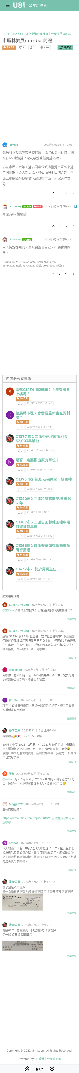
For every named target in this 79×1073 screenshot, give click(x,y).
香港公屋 (14, 730)
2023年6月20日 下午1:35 (39, 536)
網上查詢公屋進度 (37, 33)
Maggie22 (16, 804)
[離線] (6, 206)
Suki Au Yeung (19, 604)
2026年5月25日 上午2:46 (39, 403)
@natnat (8, 779)
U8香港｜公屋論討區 (48, 1058)
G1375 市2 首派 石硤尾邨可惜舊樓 (44, 479)
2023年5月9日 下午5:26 (39, 578)
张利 (12, 773)
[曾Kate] (10, 415)
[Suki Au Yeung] (10, 391)
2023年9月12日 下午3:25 (39, 469)
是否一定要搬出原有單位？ (37, 460)
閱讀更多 (72, 619)
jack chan (15, 669)
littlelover (15, 239)
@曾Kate (8, 610)
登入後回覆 (65, 47)
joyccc (14, 144)
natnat (13, 843)
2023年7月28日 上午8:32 (39, 489)
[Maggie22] (4, 804)
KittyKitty (15, 206)
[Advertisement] (39, 101)
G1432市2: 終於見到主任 (36, 569)
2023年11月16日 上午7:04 (40, 450)
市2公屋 (10, 47)
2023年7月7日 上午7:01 (38, 512)
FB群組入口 (15, 33)
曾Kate (13, 700)
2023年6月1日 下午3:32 (39, 559)
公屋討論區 (38, 5)
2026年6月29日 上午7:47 (39, 427)
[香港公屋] (10, 438)
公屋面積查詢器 (61, 33)
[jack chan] (4, 669)
